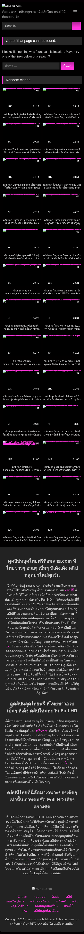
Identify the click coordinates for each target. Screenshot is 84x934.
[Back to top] (72, 922)
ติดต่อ (56, 896)
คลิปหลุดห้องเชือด (46, 910)
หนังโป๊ (69, 590)
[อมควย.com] (34, 6)
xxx (8, 646)
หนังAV (61, 901)
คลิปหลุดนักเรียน (46, 906)
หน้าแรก (21, 896)
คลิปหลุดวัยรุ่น (40, 901)
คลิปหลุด (39, 896)
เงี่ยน (27, 859)
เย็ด (65, 763)
